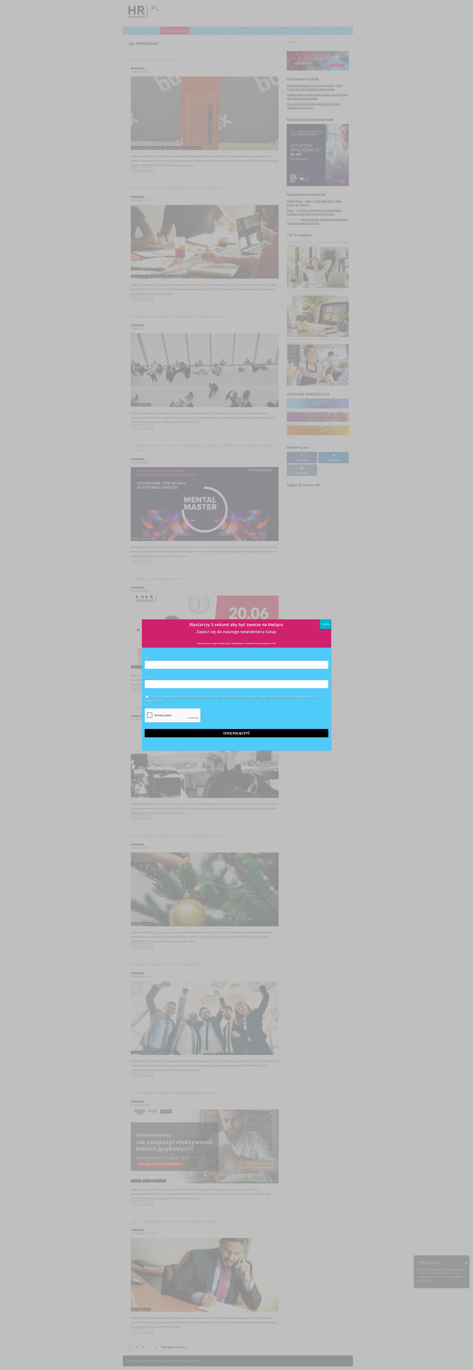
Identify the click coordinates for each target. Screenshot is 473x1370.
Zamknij (325, 624)
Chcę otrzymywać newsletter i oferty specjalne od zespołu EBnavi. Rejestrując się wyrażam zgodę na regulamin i (230, 699)
